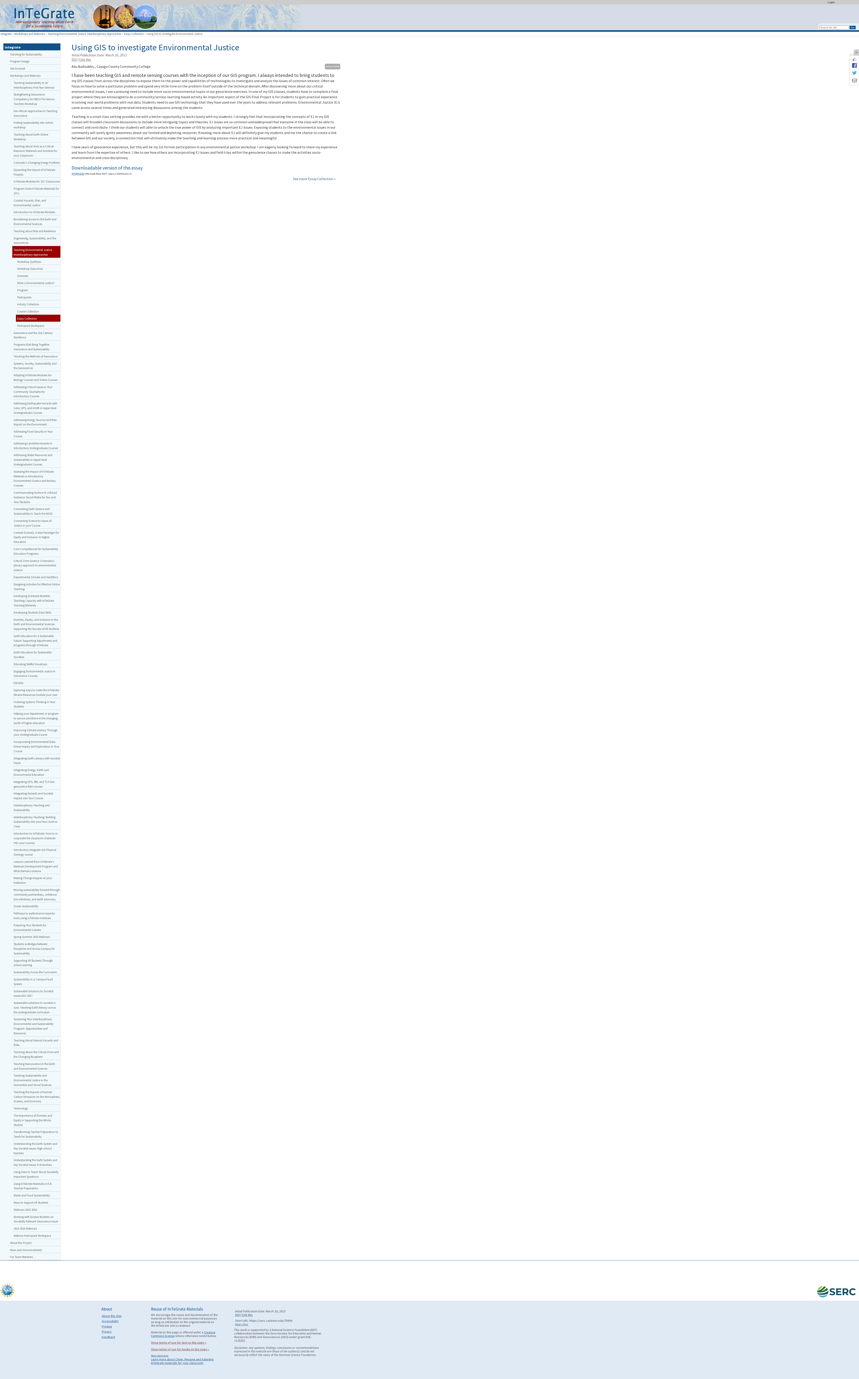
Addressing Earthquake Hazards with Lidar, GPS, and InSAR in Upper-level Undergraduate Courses (35, 408)
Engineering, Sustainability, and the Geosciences (35, 240)
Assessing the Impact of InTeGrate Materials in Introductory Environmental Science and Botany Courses (35, 478)
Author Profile (332, 66)
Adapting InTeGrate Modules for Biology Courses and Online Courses (35, 377)
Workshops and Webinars (29, 34)
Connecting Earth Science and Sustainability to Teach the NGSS (33, 511)
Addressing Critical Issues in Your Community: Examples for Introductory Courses (33, 391)
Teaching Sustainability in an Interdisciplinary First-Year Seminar (34, 85)
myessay (78, 173)
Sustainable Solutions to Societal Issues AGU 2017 (33, 993)
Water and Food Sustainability (32, 1195)
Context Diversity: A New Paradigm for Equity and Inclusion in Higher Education (36, 537)
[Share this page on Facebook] (854, 65)
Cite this (85, 59)
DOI (74, 59)
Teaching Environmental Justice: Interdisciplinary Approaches (84, 34)
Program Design (20, 61)
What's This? (241, 1324)
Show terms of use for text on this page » (178, 1343)
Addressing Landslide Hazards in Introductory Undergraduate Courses (36, 446)
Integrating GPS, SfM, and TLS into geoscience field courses (34, 784)
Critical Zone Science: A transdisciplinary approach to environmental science (35, 565)
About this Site (111, 1316)
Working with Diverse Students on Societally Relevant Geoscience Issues (36, 1219)
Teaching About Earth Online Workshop (31, 137)
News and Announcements (26, 1250)
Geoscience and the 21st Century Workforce (33, 335)
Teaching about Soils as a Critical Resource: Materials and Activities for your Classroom (35, 150)
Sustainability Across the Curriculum (35, 972)
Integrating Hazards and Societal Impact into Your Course (33, 796)
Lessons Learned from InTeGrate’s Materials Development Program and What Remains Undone (36, 866)
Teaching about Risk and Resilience (35, 231)
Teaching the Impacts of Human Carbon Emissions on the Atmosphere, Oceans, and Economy (37, 1096)
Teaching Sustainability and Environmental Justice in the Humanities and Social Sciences (32, 1080)
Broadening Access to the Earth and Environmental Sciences (35, 221)
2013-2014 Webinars (25, 1228)
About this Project (21, 1243)
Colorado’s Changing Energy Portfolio (37, 162)
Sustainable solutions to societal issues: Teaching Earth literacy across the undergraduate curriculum (35, 1007)
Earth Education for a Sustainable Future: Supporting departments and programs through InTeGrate (35, 640)
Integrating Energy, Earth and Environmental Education (31, 772)
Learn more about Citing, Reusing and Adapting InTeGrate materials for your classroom (182, 1361)
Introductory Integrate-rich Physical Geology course (35, 852)
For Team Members (21, 1257)
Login (831, 2)
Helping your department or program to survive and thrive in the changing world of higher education (36, 718)
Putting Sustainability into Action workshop (33, 125)
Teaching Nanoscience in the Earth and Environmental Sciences (34, 1066)
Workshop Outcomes (30, 268)
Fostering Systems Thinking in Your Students (34, 704)
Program (22, 290)
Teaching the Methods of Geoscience (35, 356)
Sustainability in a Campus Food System (33, 981)
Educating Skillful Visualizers (30, 664)
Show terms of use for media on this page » (180, 1349)
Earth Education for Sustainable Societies (32, 654)
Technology (21, 1108)
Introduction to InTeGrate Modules (34, 212)
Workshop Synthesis (29, 261)
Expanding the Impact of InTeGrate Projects (34, 172)
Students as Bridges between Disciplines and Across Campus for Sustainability (34, 948)
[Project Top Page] (429, 18)
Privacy (107, 1332)
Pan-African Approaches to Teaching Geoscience (35, 113)
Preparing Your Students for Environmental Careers (30, 927)
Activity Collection (28, 304)
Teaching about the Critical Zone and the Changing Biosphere (36, 1054)
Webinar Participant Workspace (32, 1235)
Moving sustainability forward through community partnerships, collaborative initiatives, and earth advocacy (37, 894)
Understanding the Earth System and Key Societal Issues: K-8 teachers (35, 1162)
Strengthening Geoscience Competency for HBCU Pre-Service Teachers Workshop (34, 99)
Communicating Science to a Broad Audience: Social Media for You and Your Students (35, 497)
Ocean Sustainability (26, 906)
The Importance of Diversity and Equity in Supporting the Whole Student (33, 1120)
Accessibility (110, 1321)
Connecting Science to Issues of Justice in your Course (32, 523)
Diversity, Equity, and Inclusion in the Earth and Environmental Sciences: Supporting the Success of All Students (36, 624)
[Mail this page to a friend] (854, 81)
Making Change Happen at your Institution (33, 880)
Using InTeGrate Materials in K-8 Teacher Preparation (32, 1186)
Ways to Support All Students (31, 1202)
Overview (22, 276)
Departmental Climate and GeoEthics (36, 577)
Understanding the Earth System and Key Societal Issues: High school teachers (35, 1148)
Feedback (108, 1337)
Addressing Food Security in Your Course (33, 434)
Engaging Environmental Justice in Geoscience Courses (34, 673)
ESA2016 (18, 683)
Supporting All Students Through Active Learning (33, 963)
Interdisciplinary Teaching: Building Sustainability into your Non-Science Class (35, 821)
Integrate (6, 34)
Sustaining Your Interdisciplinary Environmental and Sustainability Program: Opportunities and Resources (33, 1026)
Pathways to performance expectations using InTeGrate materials (34, 916)
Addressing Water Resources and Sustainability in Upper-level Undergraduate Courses (33, 459)
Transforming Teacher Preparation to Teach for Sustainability (36, 1134)
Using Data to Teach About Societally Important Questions (36, 1174)
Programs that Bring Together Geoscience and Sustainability (31, 347)
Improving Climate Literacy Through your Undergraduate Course (35, 732)
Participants (24, 297)
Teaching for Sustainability (26, 54)
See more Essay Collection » (314, 178)
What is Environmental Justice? (36, 283)
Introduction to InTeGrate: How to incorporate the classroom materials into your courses (36, 838)
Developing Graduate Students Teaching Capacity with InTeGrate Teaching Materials (34, 600)
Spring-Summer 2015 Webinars (32, 937)
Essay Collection (134, 34)
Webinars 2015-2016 (25, 1209)
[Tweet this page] (854, 73)
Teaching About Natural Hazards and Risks (36, 1043)
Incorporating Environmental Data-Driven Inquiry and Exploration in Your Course (36, 746)
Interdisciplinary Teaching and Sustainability (32, 807)
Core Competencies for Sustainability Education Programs (36, 551)
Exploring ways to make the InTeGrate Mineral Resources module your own (36, 692)
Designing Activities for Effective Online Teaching (37, 586)
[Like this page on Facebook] (854, 59)
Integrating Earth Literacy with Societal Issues (37, 760)
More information (159, 1355)
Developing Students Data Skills (32, 612)
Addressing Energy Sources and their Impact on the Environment (35, 422)
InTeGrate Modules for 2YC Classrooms (37, 181)
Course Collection (28, 311)
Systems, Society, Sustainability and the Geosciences (35, 366)
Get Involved (17, 68)
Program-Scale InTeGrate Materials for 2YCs (36, 191)
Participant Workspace (30, 325)
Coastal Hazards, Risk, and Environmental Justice (30, 203)
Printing (107, 1326)
